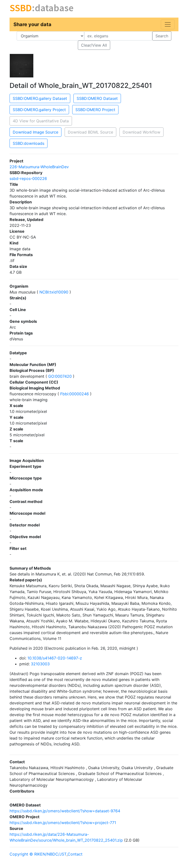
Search (161, 35)
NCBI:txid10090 (54, 292)
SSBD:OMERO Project (95, 109)
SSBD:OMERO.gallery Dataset (40, 98)
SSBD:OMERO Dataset (97, 98)
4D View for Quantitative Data (41, 120)
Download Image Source (35, 132)
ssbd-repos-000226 (28, 178)
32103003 (40, 663)
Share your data (32, 24)
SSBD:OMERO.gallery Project (39, 109)
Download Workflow (141, 132)
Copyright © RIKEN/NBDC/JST (38, 854)
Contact (75, 854)
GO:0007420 (60, 376)
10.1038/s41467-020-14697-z (54, 658)
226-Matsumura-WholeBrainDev (39, 166)
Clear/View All (94, 45)
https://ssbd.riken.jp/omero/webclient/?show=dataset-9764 (65, 810)
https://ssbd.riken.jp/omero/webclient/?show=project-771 (63, 822)
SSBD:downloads (28, 143)
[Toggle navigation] (168, 24)
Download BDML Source (90, 132)
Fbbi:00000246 (74, 393)
